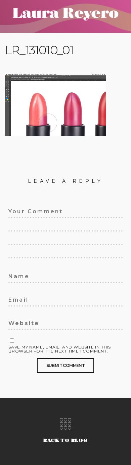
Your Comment (27, 210)
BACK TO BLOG (65, 440)
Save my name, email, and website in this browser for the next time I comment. (59, 349)
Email (15, 299)
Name (15, 275)
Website (18, 322)
